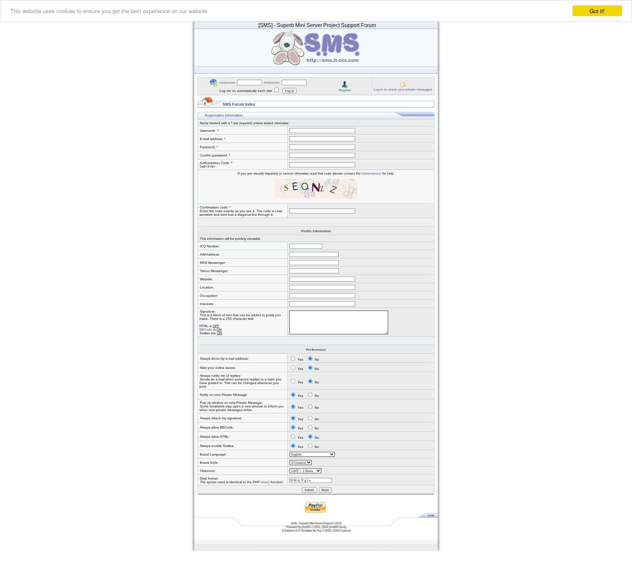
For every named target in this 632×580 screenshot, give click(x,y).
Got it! (597, 11)
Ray (319, 530)
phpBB (306, 527)
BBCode (205, 329)
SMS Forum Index (239, 104)
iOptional (345, 530)
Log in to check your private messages (403, 89)
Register (345, 90)
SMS (294, 523)
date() (265, 482)
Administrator (371, 173)
